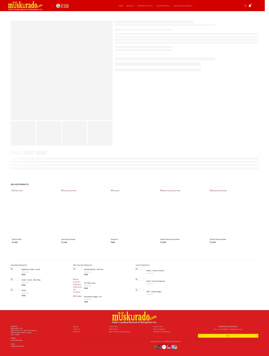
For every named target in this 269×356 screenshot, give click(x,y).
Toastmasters (162, 6)
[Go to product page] (35, 213)
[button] (245, 6)
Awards (129, 6)
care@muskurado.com (17, 346)
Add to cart (56, 193)
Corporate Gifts (144, 6)
